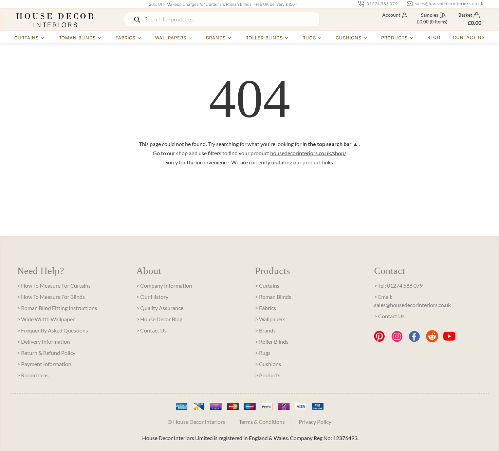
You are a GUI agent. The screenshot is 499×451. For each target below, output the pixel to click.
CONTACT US (469, 37)
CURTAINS (26, 37)
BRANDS (216, 37)
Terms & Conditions (262, 421)
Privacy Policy (315, 421)
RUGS (309, 37)
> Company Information (164, 285)
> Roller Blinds (272, 341)
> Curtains (267, 285)
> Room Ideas (33, 375)
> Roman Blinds (273, 296)
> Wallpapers (270, 319)
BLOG (434, 37)
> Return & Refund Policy (46, 352)
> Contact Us (151, 330)
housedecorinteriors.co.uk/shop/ (308, 153)
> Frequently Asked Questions (52, 330)
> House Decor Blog (159, 319)
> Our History (152, 296)
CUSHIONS (349, 37)
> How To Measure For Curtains (54, 285)
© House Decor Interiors (196, 421)
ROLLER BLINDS (264, 37)
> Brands (265, 330)
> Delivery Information (43, 341)
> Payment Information (44, 364)
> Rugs (263, 352)
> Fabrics (265, 308)
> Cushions (268, 364)
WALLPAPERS (170, 37)
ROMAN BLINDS (77, 37)
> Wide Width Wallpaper (46, 319)
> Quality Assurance (159, 308)
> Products (267, 375)
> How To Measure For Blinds (51, 296)
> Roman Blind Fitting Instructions (57, 308)
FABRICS (125, 37)
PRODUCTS (394, 37)
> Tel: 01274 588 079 (398, 285)
